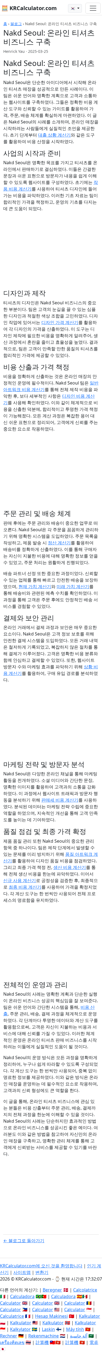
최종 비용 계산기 (25, 887)
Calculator (10, 1303)
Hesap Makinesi (51, 1316)
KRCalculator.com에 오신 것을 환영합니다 (41, 1266)
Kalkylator (20, 1329)
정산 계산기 (59, 543)
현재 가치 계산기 (34, 586)
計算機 (42, 1342)
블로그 (16, 23)
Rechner (8, 1336)
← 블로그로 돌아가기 (23, 1241)
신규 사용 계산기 (19, 880)
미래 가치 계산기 (73, 586)
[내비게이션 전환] (93, 8)
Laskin (48, 1329)
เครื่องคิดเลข (12, 1342)
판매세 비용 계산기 (59, 800)
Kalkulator (89, 1316)
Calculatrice (12, 1316)
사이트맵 (22, 1272)
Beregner (52, 1290)
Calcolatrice (85, 1290)
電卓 (93, 1342)
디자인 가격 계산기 (59, 322)
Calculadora (22, 1296)
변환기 (41, 1272)
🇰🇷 (73, 8)
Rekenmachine (43, 1336)
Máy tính (75, 1329)
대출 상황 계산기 (54, 135)
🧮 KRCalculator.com (29, 8)
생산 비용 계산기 (69, 867)
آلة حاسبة (78, 1336)
